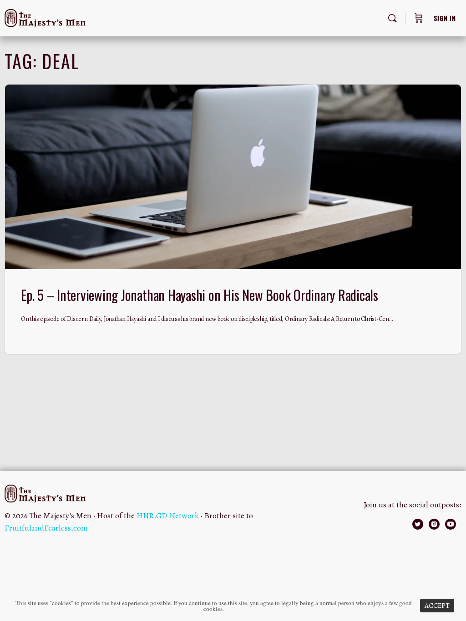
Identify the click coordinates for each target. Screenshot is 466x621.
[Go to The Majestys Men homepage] (45, 16)
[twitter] (417, 524)
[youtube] (450, 524)
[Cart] (419, 18)
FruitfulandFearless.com (46, 527)
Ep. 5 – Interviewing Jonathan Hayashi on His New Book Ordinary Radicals (199, 295)
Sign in (445, 18)
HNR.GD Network (168, 515)
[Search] (392, 18)
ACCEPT (437, 605)
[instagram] (434, 524)
